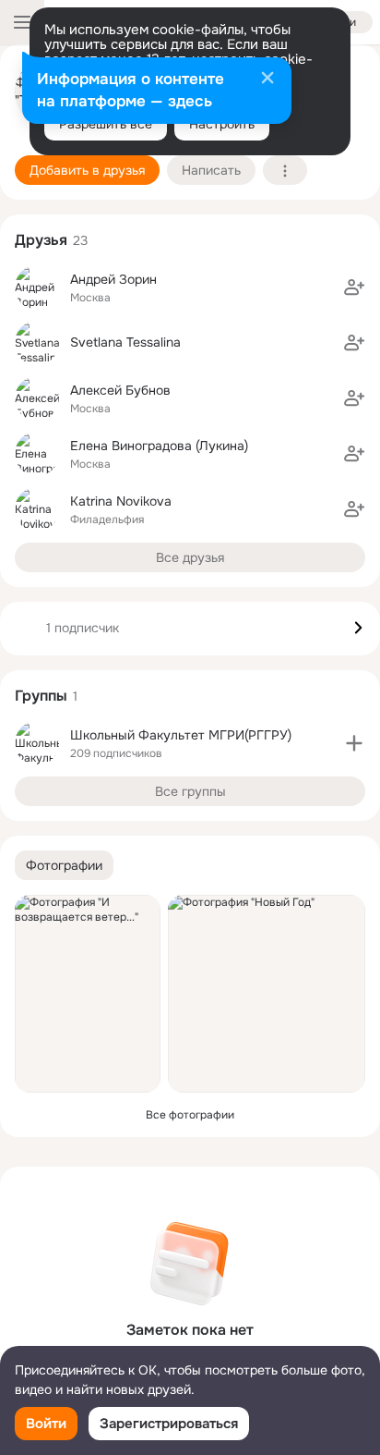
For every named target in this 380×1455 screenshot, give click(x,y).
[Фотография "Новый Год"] (266, 994)
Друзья (41, 240)
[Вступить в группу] (354, 743)
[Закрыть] (267, 79)
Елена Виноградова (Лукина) (159, 445)
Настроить (222, 124)
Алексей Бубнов (120, 390)
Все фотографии (190, 1114)
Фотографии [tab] (64, 865)
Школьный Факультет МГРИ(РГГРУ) (180, 735)
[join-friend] (354, 287)
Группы (41, 695)
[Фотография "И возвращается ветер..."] (87, 994)
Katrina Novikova (121, 501)
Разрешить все (105, 124)
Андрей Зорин (113, 279)
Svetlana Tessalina (125, 342)
